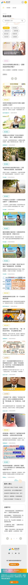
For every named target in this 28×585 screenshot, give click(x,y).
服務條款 (10, 570)
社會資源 (6, 37)
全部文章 (6, 28)
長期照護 (16, 31)
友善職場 (14, 37)
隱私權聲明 (16, 570)
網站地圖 (5, 570)
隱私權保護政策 (6, 578)
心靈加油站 (7, 31)
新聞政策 (14, 34)
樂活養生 (14, 28)
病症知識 (6, 34)
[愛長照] (5, 2)
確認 (12, 582)
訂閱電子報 (13, 564)
